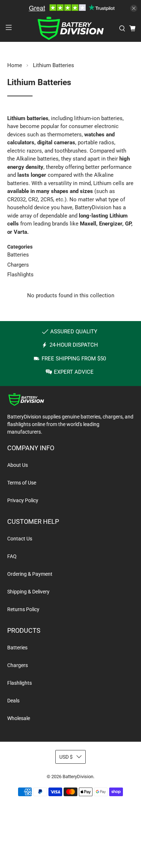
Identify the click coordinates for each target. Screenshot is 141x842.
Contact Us (19, 538)
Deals (13, 700)
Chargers (18, 265)
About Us (17, 465)
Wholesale (18, 718)
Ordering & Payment (29, 574)
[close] (133, 8)
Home (14, 65)
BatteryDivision (78, 776)
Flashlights (20, 274)
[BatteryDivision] (70, 28)
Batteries (18, 254)
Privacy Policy (22, 500)
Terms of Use (21, 483)
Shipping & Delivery (28, 592)
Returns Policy (23, 609)
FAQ (12, 556)
